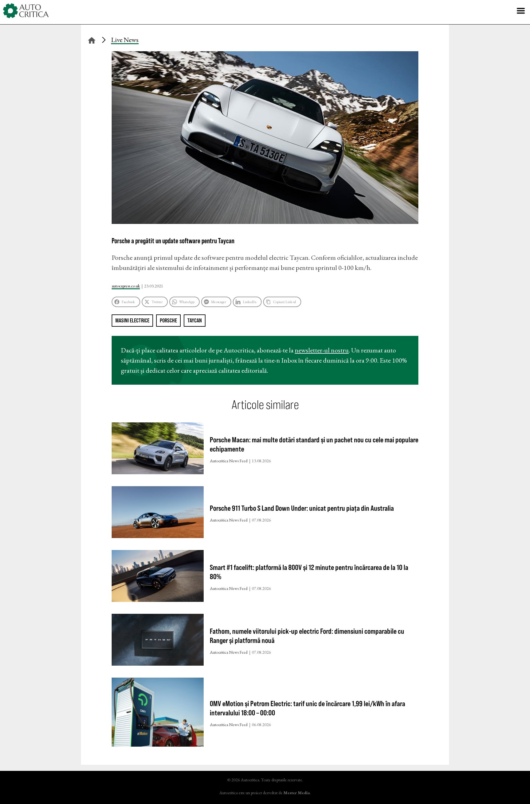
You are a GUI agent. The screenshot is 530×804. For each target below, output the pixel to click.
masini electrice (132, 320)
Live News (125, 39)
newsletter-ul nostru (322, 350)
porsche (168, 320)
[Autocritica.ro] (26, 10)
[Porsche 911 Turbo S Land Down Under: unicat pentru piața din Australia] (158, 513)
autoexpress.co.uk (126, 286)
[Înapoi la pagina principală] (91, 39)
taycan (194, 320)
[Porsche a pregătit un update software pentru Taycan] (265, 221)
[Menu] (521, 11)
